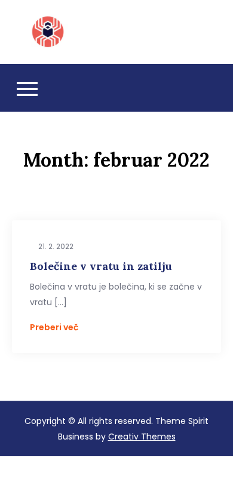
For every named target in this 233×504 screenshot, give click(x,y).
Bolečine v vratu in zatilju (101, 266)
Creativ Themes (142, 436)
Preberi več (54, 327)
